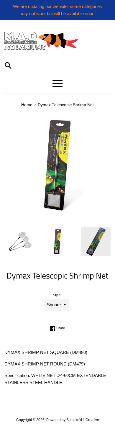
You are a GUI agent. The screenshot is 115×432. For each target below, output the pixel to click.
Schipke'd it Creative (82, 420)
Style (57, 295)
